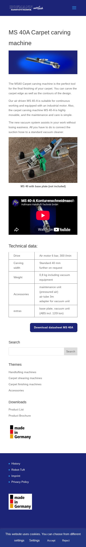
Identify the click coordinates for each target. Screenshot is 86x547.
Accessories (16, 390)
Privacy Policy (20, 481)
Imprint (15, 475)
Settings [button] (34, 540)
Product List (16, 409)
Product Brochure (20, 415)
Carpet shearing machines (25, 378)
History (15, 463)
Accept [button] (51, 540)
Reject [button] (66, 540)
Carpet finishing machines (25, 384)
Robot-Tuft (18, 469)
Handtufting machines (22, 372)
